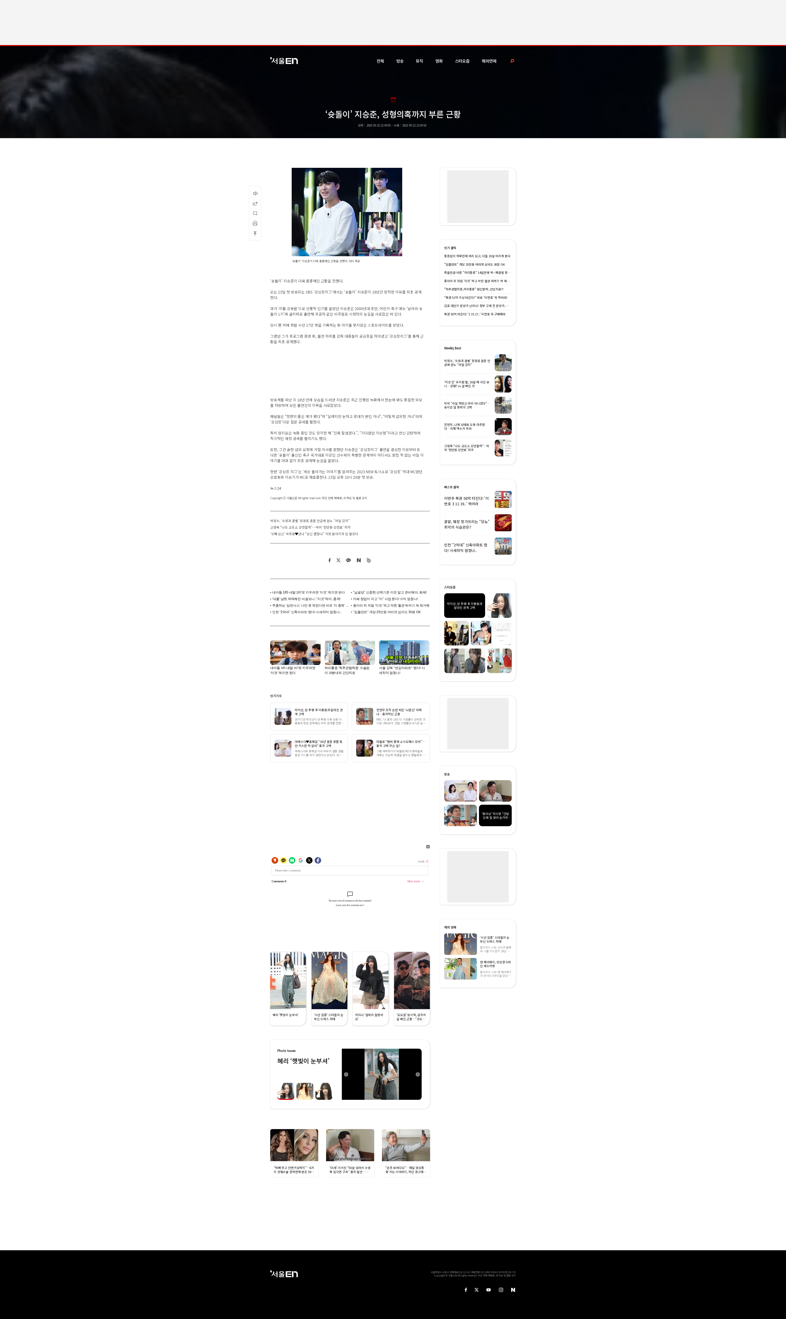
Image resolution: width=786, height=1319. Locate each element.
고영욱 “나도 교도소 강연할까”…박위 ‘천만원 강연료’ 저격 (310, 527)
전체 (380, 61)
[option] (382, 1074)
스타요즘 (462, 61)
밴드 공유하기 (369, 560)
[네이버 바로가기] (513, 1289)
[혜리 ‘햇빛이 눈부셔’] (382, 1074)
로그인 (512, 1272)
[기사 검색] (509, 60)
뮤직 (419, 61)
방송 (400, 61)
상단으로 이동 (255, 233)
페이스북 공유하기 (330, 560)
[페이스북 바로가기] (466, 1289)
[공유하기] (255, 203)
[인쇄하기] (255, 223)
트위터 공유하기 (338, 560)
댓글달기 (255, 213)
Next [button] (418, 1074)
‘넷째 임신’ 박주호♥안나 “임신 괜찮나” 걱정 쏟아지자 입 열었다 (314, 533)
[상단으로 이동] (255, 233)
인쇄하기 (255, 223)
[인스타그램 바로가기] (501, 1289)
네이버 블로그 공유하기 (358, 560)
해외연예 (489, 61)
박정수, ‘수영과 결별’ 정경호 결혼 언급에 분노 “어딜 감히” (310, 520)
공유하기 (255, 203)
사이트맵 (502, 1272)
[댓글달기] (255, 213)
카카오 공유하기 (348, 560)
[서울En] (284, 60)
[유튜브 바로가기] (488, 1289)
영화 (439, 61)
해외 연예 (450, 927)
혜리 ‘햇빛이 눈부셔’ (303, 1060)
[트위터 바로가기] (476, 1289)
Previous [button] (346, 1074)
